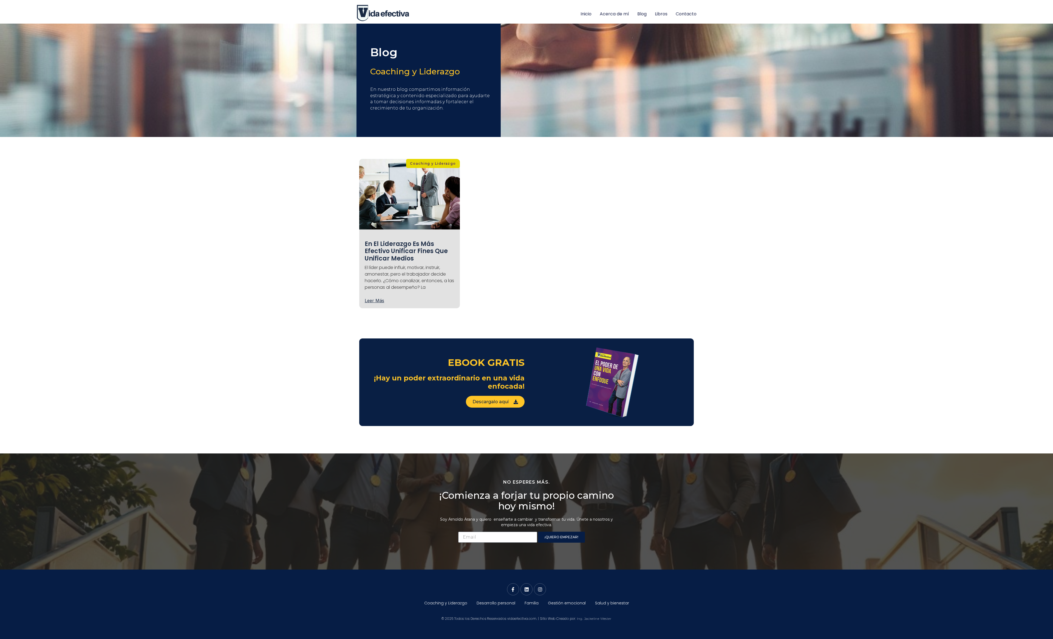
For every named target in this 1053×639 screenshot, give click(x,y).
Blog (642, 14)
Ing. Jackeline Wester (594, 618)
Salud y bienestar (612, 603)
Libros (661, 14)
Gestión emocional (567, 603)
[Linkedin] (526, 589)
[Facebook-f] (513, 589)
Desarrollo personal (496, 603)
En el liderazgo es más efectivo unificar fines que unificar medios (406, 251)
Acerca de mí (614, 14)
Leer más (374, 300)
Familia (532, 603)
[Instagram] (540, 589)
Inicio (586, 14)
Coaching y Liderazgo (415, 71)
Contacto (686, 14)
